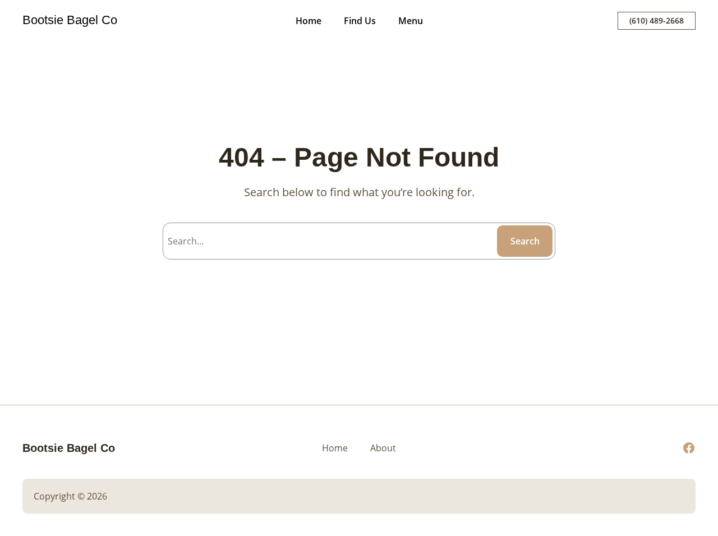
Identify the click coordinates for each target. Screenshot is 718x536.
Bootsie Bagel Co (69, 20)
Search (525, 241)
